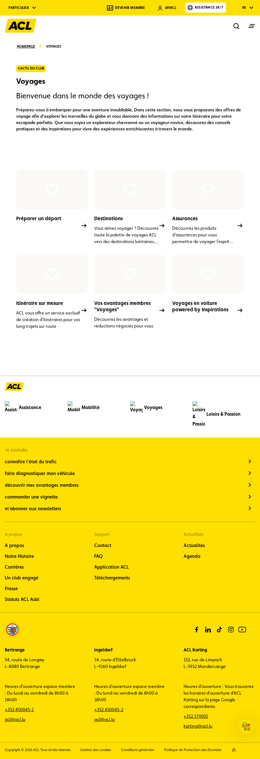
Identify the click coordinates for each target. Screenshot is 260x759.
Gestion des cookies (95, 750)
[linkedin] (208, 629)
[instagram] (231, 629)
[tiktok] (219, 629)
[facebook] (196, 629)
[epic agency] (233, 750)
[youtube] (242, 629)
